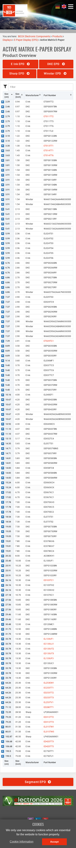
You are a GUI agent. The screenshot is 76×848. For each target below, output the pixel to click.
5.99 (7, 233)
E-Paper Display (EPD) (26, 39)
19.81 (8, 541)
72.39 (8, 712)
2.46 (7, 106)
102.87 (8, 736)
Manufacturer (32, 95)
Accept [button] (54, 841)
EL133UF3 (49, 658)
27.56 (8, 600)
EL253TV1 (49, 702)
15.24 (8, 482)
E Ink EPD (18, 64)
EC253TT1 (49, 688)
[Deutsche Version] (57, 6)
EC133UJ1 (49, 644)
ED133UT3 (49, 653)
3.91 (7, 170)
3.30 (7, 146)
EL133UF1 (49, 639)
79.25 (8, 717)
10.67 (8, 399)
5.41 (7, 209)
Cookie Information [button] (21, 841)
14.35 (8, 443)
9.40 (7, 365)
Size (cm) (6, 95)
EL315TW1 (49, 727)
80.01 (8, 727)
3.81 (7, 160)
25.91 (8, 565)
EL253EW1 (49, 683)
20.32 (8, 556)
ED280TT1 (49, 707)
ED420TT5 (49, 746)
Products (57, 36)
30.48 (8, 624)
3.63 (7, 150)
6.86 (7, 277)
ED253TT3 (49, 697)
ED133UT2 (49, 649)
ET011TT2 (49, 116)
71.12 (8, 707)
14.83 (8, 468)
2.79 (7, 116)
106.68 (8, 741)
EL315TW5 (49, 731)
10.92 (8, 424)
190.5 (8, 751)
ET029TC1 (49, 341)
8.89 (7, 346)
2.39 (7, 101)
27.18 (8, 595)
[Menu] (70, 6)
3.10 (7, 136)
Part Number (50, 95)
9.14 (7, 360)
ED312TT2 (49, 717)
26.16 (8, 580)
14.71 (8, 448)
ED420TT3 (49, 741)
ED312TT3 (49, 722)
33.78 (8, 639)
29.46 (8, 614)
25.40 (8, 561)
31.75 (8, 629)
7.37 (7, 297)
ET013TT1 (49, 146)
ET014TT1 (49, 150)
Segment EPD (36, 782)
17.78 (8, 502)
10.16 (8, 395)
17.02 (8, 492)
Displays (7, 39)
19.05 (8, 526)
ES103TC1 (49, 580)
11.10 (8, 429)
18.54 (8, 517)
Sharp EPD (17, 73)
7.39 (7, 341)
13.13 (8, 438)
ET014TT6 (49, 155)
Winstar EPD (53, 73)
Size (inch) (18, 95)
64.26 (8, 683)
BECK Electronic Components (34, 36)
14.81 (8, 458)
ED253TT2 (49, 692)
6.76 (7, 263)
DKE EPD (53, 64)
